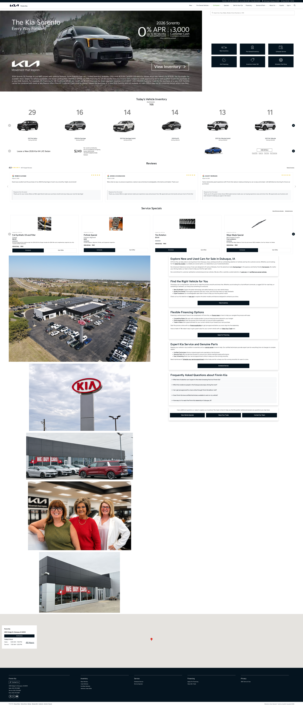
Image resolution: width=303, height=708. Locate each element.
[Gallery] (101, 51)
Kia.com (50, 704)
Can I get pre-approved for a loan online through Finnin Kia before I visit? (195, 390)
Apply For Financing (192, 681)
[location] (262, 1)
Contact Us (15, 682)
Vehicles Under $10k (86, 688)
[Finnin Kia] (18, 5)
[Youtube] (17, 696)
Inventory (84, 679)
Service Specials (138, 684)
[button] (151, 639)
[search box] (252, 13)
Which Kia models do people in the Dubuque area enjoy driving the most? (195, 385)
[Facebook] (10, 696)
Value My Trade (191, 684)
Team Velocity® (273, 704)
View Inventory (223, 303)
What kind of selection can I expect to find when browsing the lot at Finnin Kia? (196, 379)
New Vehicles (84, 681)
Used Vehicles (84, 684)
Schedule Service (289, 211)
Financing (191, 679)
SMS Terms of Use (246, 681)
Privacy (243, 679)
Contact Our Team (259, 415)
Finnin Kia (11, 704)
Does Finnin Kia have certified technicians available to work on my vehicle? (195, 395)
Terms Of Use (24, 704)
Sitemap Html (35, 704)
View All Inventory (151, 102)
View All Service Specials (278, 211)
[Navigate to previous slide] (1, 51)
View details (264, 150)
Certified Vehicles (85, 686)
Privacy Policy (17, 704)
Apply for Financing (223, 335)
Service (137, 679)
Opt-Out (46, 704)
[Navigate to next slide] (201, 51)
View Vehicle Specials (187, 415)
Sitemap (29, 704)
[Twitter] (13, 696)
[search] (294, 5)
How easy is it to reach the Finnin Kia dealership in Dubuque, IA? (192, 400)
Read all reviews (290, 167)
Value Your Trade (223, 415)
